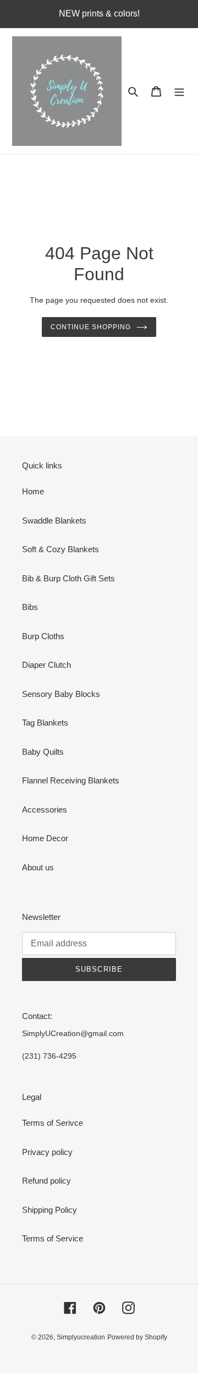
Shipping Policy (49, 1209)
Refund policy (46, 1180)
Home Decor (45, 838)
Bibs (30, 607)
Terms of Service (52, 1238)
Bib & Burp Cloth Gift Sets (68, 578)
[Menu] (179, 91)
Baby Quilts (43, 751)
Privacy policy (47, 1152)
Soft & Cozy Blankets (60, 549)
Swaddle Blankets (54, 520)
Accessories (44, 809)
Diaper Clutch (46, 664)
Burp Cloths (43, 636)
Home (33, 491)
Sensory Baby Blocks (61, 694)
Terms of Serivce (52, 1122)
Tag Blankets (45, 722)
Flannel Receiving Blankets (70, 780)
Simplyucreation (81, 1337)
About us (38, 867)
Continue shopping (91, 327)
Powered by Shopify (137, 1337)
